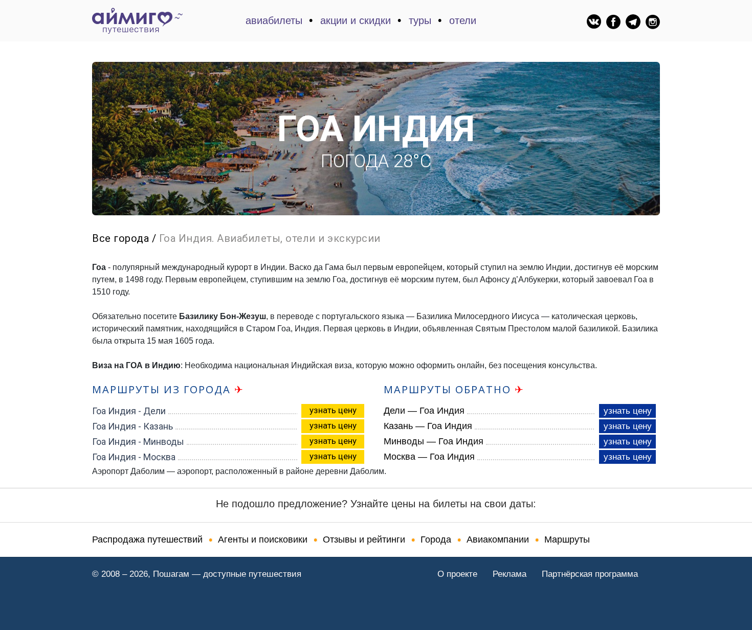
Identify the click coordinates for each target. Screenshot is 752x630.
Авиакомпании (498, 539)
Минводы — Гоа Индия (433, 441)
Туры (420, 20)
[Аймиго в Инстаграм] (653, 21)
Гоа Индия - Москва (133, 457)
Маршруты (567, 539)
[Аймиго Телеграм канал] (633, 21)
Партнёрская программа (590, 574)
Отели (462, 20)
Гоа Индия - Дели (129, 411)
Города (436, 539)
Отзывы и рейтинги (364, 539)
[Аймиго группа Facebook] (613, 21)
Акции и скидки (355, 20)
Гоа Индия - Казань (132, 426)
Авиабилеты (274, 20)
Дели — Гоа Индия (424, 411)
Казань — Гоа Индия (428, 426)
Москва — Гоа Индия (429, 457)
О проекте (457, 574)
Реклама (509, 574)
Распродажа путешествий (147, 539)
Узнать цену (333, 410)
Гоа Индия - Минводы (138, 441)
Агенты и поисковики (262, 539)
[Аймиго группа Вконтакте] (594, 20)
